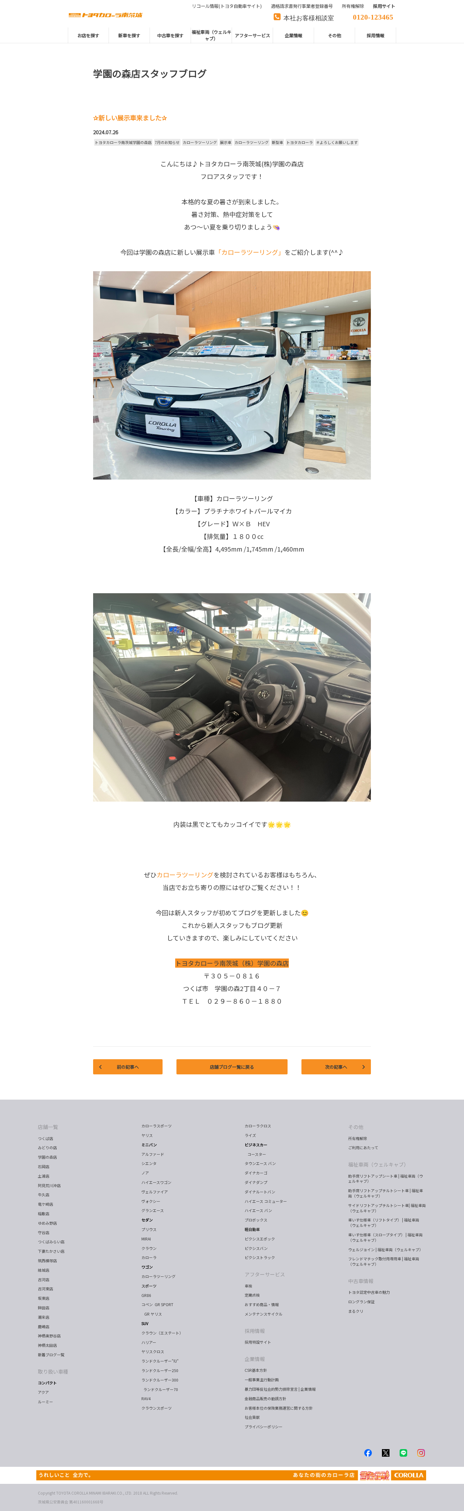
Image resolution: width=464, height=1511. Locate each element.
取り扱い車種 (53, 1371)
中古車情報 (360, 1281)
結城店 (43, 1270)
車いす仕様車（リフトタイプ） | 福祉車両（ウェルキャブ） (383, 1222)
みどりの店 (47, 1147)
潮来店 (43, 1317)
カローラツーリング (158, 1276)
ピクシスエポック (260, 1238)
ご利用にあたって (363, 1147)
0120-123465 (373, 16)
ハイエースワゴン (156, 1182)
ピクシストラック (260, 1257)
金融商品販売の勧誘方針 (265, 1398)
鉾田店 (43, 1307)
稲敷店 (43, 1213)
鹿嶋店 (43, 1326)
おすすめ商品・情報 (262, 1304)
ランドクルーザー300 (159, 1380)
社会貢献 (252, 1417)
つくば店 (45, 1138)
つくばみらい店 (51, 1241)
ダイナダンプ (256, 1182)
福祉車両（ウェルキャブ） (378, 1164)
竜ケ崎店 (45, 1204)
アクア (43, 1392)
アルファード (152, 1154)
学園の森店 (47, 1157)
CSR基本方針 (256, 1370)
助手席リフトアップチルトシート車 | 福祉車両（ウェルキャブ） (385, 1193)
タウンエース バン (260, 1163)
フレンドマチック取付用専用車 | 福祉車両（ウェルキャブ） (383, 1261)
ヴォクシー (150, 1201)
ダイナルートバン (260, 1191)
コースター (256, 1154)
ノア (145, 1172)
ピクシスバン (256, 1248)
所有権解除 (357, 1138)
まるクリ (355, 1311)
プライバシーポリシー (264, 1426)
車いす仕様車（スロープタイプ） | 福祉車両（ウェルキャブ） (385, 1237)
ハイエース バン (258, 1210)
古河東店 (45, 1288)
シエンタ (149, 1163)
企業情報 (255, 1359)
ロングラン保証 (361, 1301)
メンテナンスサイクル (264, 1314)
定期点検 (252, 1295)
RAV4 (146, 1398)
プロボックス (256, 1219)
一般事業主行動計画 (262, 1379)
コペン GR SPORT (157, 1304)
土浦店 (43, 1176)
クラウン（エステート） (164, 1332)
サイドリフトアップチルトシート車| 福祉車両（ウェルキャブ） (387, 1208)
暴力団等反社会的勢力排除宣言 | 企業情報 (280, 1389)
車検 (248, 1285)
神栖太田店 (47, 1345)
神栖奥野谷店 (49, 1335)
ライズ (250, 1135)
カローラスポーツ (156, 1125)
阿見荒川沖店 (49, 1185)
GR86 (146, 1295)
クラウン (149, 1248)
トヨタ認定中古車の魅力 (369, 1292)
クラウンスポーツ (156, 1408)
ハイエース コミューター (266, 1201)
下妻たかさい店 (51, 1251)
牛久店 (43, 1194)
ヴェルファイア (154, 1191)
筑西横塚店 (47, 1260)
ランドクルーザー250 (159, 1370)
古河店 (43, 1279)
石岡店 (43, 1166)
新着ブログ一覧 (51, 1354)
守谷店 (43, 1232)
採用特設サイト (258, 1342)
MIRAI (146, 1238)
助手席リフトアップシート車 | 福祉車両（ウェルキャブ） (385, 1178)
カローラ (149, 1257)
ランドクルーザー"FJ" (160, 1361)
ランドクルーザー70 (159, 1389)
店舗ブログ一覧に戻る (232, 1067)
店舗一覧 (48, 1127)
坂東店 (43, 1298)
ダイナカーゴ (256, 1172)
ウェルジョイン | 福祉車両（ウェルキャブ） (385, 1249)
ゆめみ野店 (47, 1223)
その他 (355, 1127)
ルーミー (45, 1401)
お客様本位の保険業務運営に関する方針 (279, 1408)
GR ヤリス (152, 1314)
